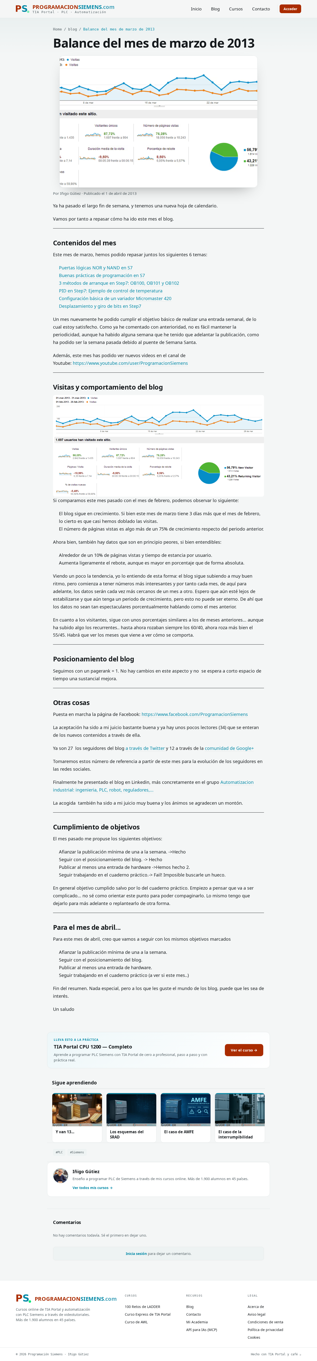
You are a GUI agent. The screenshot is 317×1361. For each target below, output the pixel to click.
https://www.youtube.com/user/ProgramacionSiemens (130, 363)
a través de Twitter (146, 748)
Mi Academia (197, 1322)
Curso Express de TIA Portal (148, 1314)
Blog (215, 9)
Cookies (254, 1337)
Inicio (196, 9)
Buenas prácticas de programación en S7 (102, 275)
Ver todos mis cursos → (93, 1187)
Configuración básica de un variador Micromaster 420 (115, 298)
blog (72, 29)
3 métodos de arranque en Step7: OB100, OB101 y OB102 (119, 283)
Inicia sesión (136, 1253)
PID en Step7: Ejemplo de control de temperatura (110, 291)
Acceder (290, 8)
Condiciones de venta (265, 1322)
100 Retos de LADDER (142, 1306)
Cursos (236, 9)
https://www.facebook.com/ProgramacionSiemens (195, 714)
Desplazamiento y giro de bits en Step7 (100, 306)
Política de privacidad (265, 1329)
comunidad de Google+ (229, 748)
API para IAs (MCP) (201, 1329)
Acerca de (256, 1306)
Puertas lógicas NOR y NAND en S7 (95, 268)
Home (57, 29)
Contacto (261, 9)
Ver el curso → (244, 1050)
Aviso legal (256, 1314)
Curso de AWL (136, 1322)
